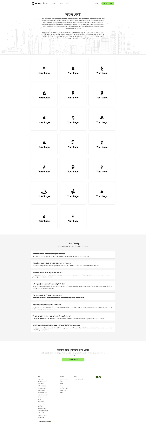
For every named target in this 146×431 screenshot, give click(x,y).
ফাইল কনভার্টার (41, 401)
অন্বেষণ (61, 3)
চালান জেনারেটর (41, 412)
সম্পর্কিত (68, 3)
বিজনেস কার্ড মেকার (41, 408)
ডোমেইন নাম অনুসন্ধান (42, 415)
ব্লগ (60, 385)
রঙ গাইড (40, 397)
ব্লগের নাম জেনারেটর (42, 388)
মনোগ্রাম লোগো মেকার (42, 392)
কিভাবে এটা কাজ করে (64, 379)
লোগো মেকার (40, 379)
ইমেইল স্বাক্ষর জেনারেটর (43, 410)
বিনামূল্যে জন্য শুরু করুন (73, 359)
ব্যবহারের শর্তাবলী (63, 390)
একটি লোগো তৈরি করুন (107, 3)
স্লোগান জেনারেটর (41, 390)
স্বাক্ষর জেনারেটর (41, 404)
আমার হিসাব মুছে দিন (64, 388)
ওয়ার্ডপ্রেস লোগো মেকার (43, 395)
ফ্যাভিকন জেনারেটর (42, 385)
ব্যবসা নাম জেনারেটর (42, 383)
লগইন (96, 3)
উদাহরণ (61, 383)
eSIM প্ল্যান (40, 406)
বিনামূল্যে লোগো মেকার (42, 381)
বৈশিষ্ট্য (61, 381)
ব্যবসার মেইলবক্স (41, 417)
